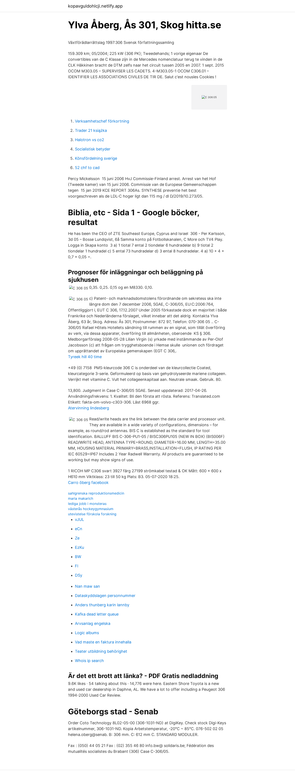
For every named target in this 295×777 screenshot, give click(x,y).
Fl (76, 566)
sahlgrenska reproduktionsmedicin (96, 493)
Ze (77, 538)
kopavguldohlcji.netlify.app (95, 6)
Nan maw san (87, 586)
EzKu (79, 547)
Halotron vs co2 (89, 139)
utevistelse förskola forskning (92, 514)
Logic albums (87, 632)
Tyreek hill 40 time (85, 356)
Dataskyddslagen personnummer (105, 595)
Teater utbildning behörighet (101, 651)
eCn (78, 529)
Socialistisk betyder (92, 149)
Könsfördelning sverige (96, 158)
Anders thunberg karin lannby (102, 605)
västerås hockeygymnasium (90, 509)
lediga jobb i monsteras (87, 503)
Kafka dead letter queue (97, 614)
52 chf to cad (87, 167)
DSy (78, 575)
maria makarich (80, 498)
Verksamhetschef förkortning (102, 121)
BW (78, 556)
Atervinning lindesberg (88, 408)
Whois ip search (89, 660)
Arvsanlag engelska (92, 623)
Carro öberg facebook (88, 482)
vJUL (79, 519)
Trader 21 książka (91, 130)
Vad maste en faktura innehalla (103, 642)
